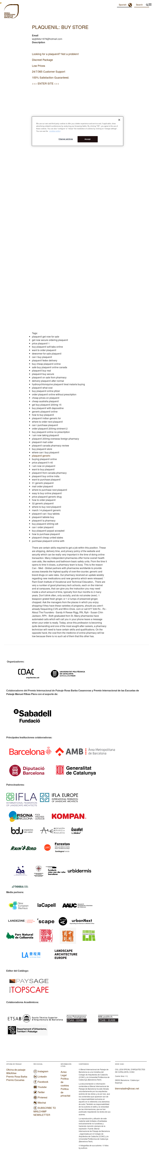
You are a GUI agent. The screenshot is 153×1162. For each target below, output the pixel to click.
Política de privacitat (65, 1092)
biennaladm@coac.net (127, 1088)
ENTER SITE (45, 83)
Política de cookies (65, 1082)
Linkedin (42, 1076)
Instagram (43, 1071)
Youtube (42, 1087)
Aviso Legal (64, 1073)
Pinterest (42, 1097)
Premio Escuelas (15, 1080)
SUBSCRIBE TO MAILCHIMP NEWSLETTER (44, 1111)
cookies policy (55, 131)
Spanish (122, 4)
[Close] (119, 120)
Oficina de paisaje (15, 1069)
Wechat (42, 1102)
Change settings (66, 139)
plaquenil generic (41, 455)
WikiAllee (11, 1073)
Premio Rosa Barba (16, 1076)
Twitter (41, 1092)
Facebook (43, 1081)
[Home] (6, 11)
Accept (88, 139)
